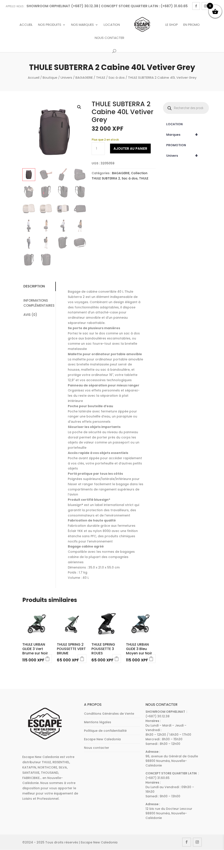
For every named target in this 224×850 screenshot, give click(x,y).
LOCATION (174, 124)
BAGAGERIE (84, 77)
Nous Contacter (109, 38)
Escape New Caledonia (102, 739)
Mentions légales (97, 722)
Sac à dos (116, 77)
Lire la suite (47, 658)
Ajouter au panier (130, 148)
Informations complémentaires (38, 303)
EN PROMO (191, 25)
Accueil (26, 25)
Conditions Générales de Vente (109, 713)
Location (112, 25)
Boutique (50, 77)
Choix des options (116, 658)
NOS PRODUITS (49, 25)
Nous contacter (96, 748)
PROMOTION (176, 145)
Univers (66, 77)
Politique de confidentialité (105, 730)
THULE (100, 77)
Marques (182, 135)
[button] (79, 107)
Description (34, 286)
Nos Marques (82, 25)
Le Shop (171, 25)
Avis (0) (30, 314)
